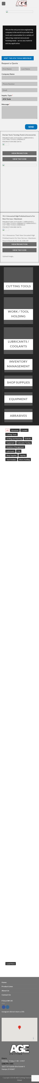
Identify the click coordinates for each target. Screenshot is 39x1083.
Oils (18, 451)
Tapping (23, 455)
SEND (31, 127)
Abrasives (15, 430)
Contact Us (6, 995)
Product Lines (7, 986)
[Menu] (3, 3)
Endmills (28, 439)
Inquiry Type (7, 95)
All (7, 430)
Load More (10, 964)
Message (6, 104)
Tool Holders (11, 460)
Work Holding (24, 460)
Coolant (24, 430)
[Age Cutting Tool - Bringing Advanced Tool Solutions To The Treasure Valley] (21, 3)
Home (4, 982)
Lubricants (10, 451)
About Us (5, 991)
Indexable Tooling (24, 443)
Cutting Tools (11, 434)
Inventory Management (15, 447)
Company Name (8, 74)
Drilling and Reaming (14, 439)
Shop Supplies (11, 455)
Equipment (10, 443)
